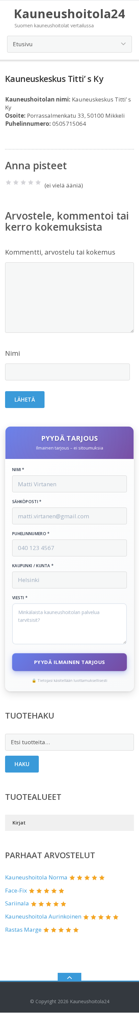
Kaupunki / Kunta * (33, 566)
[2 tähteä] (15, 182)
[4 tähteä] (30, 182)
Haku (22, 764)
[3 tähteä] (23, 182)
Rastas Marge (23, 929)
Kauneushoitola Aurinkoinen (43, 916)
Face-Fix (16, 890)
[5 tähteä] (38, 182)
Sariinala (17, 903)
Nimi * (18, 469)
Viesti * (20, 598)
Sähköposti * (27, 501)
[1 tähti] (8, 182)
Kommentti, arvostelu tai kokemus (60, 252)
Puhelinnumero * (31, 533)
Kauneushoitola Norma (36, 877)
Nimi (12, 353)
